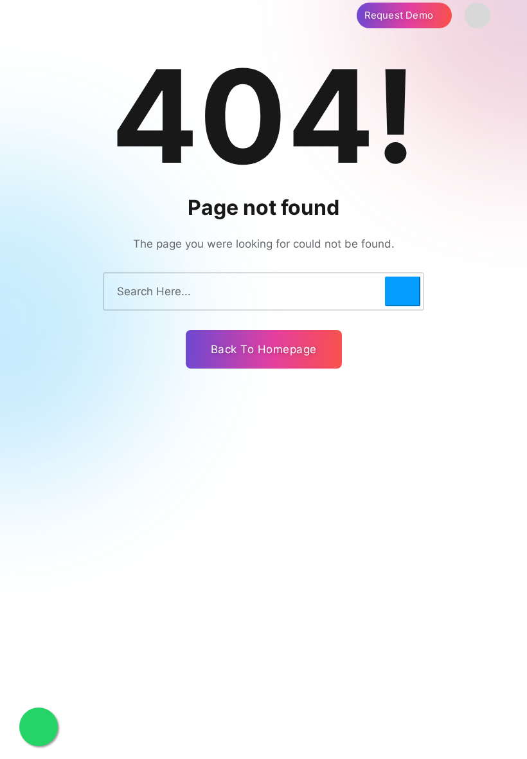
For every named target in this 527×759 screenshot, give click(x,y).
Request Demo (400, 15)
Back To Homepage (264, 349)
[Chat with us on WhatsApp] (38, 727)
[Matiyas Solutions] (131, 15)
